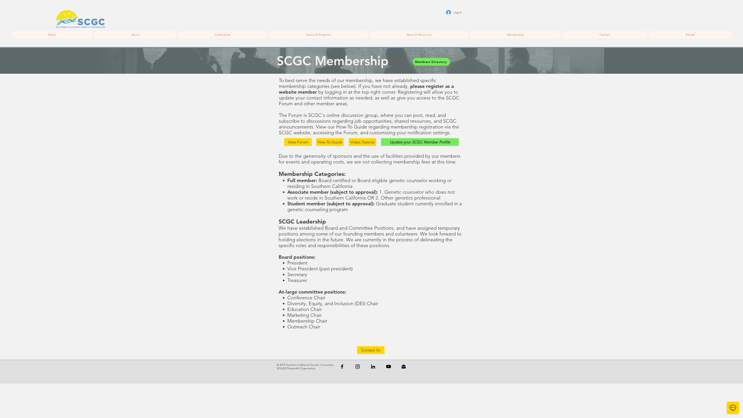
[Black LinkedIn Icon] (373, 366)
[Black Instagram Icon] (357, 366)
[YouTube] (388, 366)
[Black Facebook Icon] (342, 366)
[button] (223, 35)
